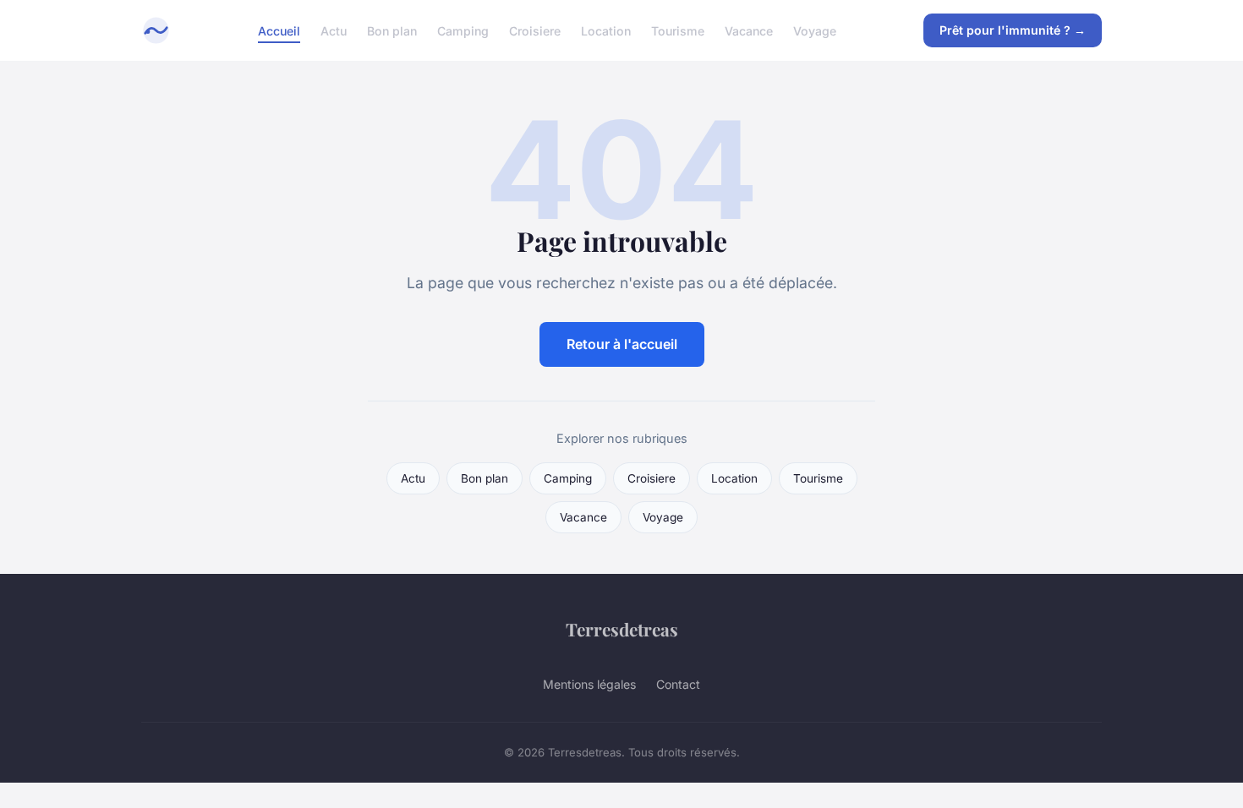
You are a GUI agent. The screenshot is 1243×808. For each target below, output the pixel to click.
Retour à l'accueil (622, 344)
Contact (678, 684)
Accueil (279, 30)
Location (606, 30)
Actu (333, 30)
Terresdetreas (622, 629)
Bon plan (392, 30)
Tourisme (677, 30)
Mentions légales (589, 684)
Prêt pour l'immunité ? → (1012, 30)
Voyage (814, 30)
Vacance (749, 30)
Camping (463, 30)
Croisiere (535, 30)
